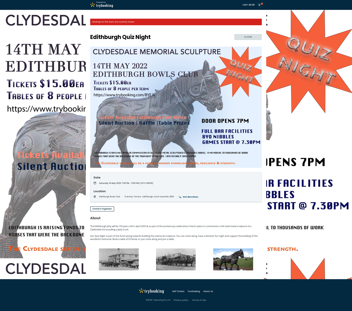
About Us (208, 291)
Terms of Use (199, 300)
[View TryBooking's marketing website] (151, 291)
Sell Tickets (178, 291)
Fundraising (194, 291)
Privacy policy (181, 300)
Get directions (190, 196)
